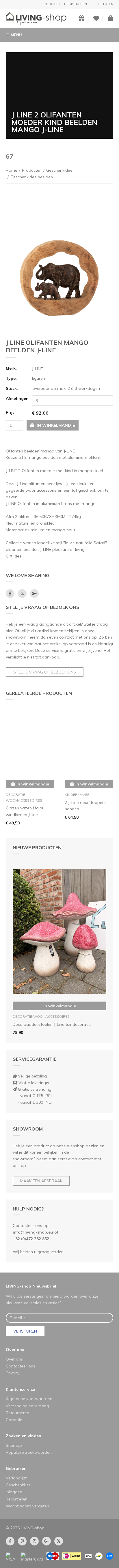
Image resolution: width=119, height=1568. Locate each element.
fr (105, 4)
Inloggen (52, 4)
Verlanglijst (16, 1478)
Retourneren (17, 1412)
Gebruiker (16, 1468)
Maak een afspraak (41, 1180)
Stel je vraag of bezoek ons (44, 672)
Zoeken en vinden (23, 1435)
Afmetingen (17, 398)
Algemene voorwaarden (29, 1398)
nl (99, 4)
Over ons (15, 1349)
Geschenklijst (18, 1484)
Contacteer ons (20, 1366)
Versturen (25, 1331)
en (111, 4)
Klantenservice (20, 1389)
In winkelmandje (59, 1005)
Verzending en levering (27, 1405)
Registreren (75, 4)
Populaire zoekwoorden (29, 1452)
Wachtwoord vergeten (27, 1506)
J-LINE (37, 368)
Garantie (14, 1419)
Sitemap (14, 1445)
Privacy (12, 1373)
